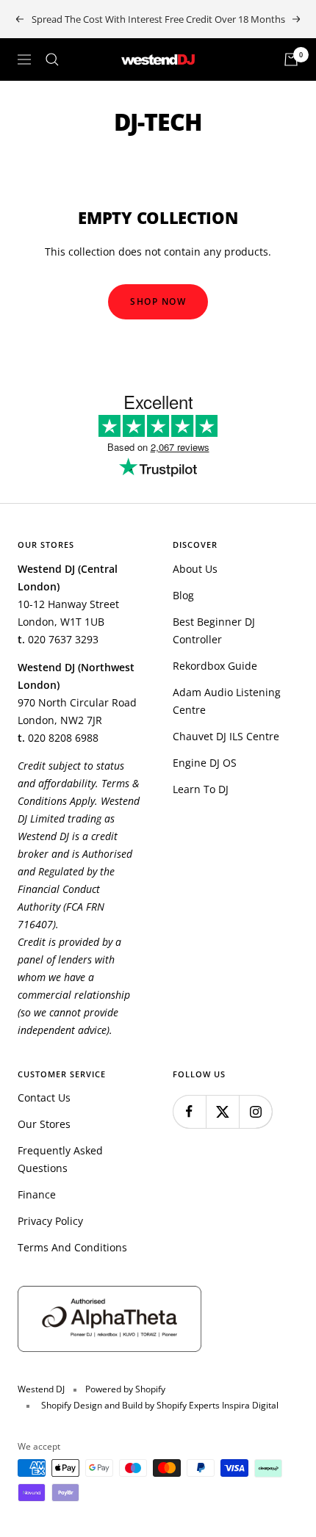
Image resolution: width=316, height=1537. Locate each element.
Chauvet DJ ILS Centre (226, 736)
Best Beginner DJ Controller (214, 630)
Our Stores (44, 1124)
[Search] (52, 59)
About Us (195, 569)
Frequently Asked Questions (60, 1159)
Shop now (158, 301)
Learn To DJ (201, 789)
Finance (37, 1194)
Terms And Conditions (72, 1247)
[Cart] (291, 59)
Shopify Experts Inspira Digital (216, 1405)
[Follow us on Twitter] (222, 1111)
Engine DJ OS (205, 763)
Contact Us (44, 1097)
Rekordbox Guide (215, 666)
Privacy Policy (50, 1221)
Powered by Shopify (125, 1389)
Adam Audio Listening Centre (227, 701)
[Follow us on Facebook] (189, 1111)
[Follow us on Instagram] (255, 1111)
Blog (183, 595)
